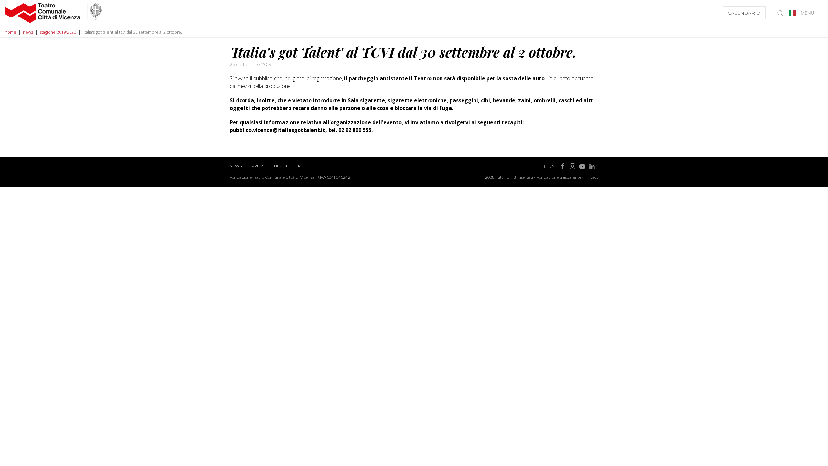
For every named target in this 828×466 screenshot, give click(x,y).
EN (552, 166)
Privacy (591, 177)
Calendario (744, 13)
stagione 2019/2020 (58, 32)
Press (257, 165)
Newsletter (287, 165)
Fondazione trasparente (559, 177)
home (10, 32)
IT (544, 166)
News (236, 165)
